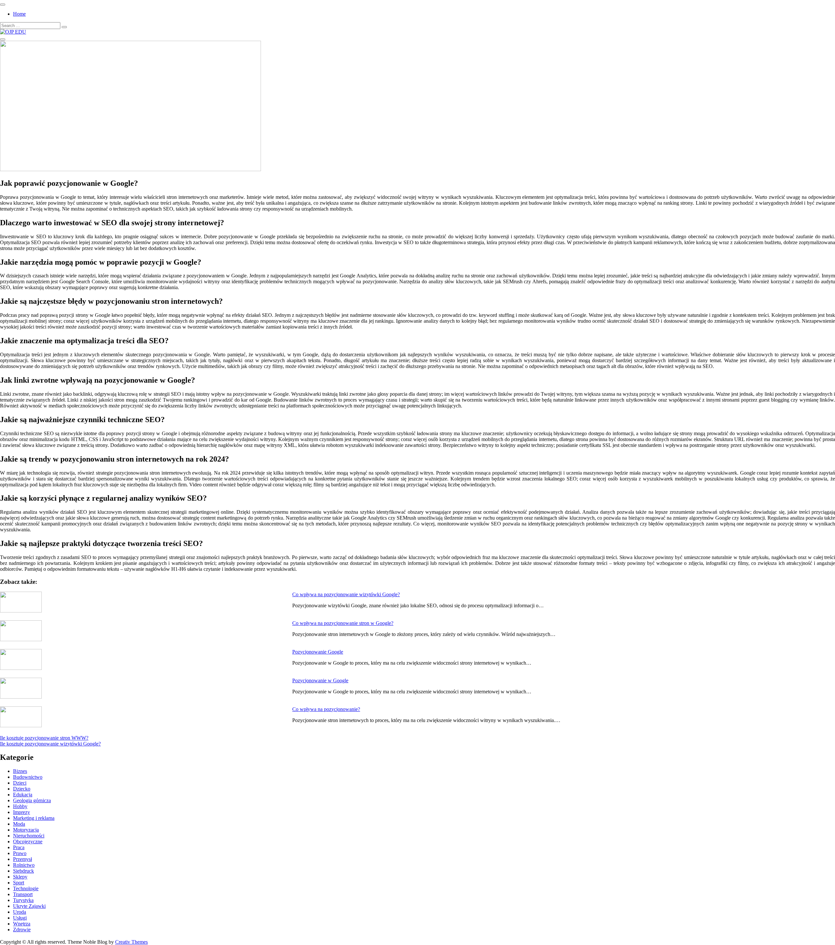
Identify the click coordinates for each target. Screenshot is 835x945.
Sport (18, 882)
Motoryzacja (26, 830)
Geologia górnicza (32, 800)
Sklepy (20, 876)
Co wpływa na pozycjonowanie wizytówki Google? (346, 594)
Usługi (20, 918)
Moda (19, 824)
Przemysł (22, 859)
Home (19, 14)
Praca (18, 847)
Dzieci (19, 783)
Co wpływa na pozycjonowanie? (326, 709)
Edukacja (22, 794)
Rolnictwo (24, 865)
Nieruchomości (28, 835)
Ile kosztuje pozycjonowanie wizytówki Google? (50, 743)
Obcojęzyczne (27, 841)
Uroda (19, 912)
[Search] (64, 27)
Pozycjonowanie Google (317, 652)
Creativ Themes (131, 942)
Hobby (20, 806)
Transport (23, 894)
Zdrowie (22, 929)
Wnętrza (21, 923)
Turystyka (23, 900)
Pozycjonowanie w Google (320, 680)
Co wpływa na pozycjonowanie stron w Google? (342, 623)
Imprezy (21, 812)
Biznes (20, 771)
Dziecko (21, 788)
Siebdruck (23, 871)
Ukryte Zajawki (29, 906)
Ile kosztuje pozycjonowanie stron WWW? (44, 738)
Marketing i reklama (33, 818)
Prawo (19, 853)
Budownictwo (27, 777)
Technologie (25, 888)
